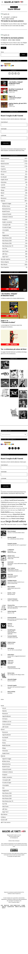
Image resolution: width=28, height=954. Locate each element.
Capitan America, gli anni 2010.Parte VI (14, 589)
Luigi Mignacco (10, 514)
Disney (2, 174)
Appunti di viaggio (6, 203)
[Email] (18, 73)
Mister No (17, 516)
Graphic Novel (4, 179)
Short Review (4, 264)
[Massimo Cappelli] (3, 539)
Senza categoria (5, 262)
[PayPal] (15, 73)
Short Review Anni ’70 (7, 801)
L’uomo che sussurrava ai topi (14, 668)
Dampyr (13, 504)
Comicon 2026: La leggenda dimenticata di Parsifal (16, 657)
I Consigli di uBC (6, 224)
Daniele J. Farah (11, 593)
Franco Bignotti (12, 506)
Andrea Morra (11, 654)
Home (2, 699)
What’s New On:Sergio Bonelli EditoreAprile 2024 (12, 632)
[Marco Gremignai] (5, 365)
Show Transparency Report (14, 896)
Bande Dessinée (5, 163)
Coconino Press (24, 502)
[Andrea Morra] (3, 656)
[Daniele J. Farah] (3, 595)
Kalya (21, 512)
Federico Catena (11, 642)
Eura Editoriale (4, 506)
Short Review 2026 (6, 243)
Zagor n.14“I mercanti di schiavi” (15, 97)
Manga (7, 18)
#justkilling (10, 693)
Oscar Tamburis (11, 568)
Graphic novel (21, 510)
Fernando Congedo (12, 685)
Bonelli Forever (6, 211)
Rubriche (3, 201)
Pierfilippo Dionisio (12, 580)
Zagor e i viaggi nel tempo (13, 600)
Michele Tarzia (11, 555)
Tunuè (18, 524)
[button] (25, 434)
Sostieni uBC (4, 819)
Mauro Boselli (10, 516)
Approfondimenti (5, 158)
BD (7, 502)
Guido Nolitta (5, 512)
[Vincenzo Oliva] (5, 392)
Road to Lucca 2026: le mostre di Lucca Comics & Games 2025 (16, 582)
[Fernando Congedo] (3, 687)
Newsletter (4, 900)
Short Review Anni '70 (7, 246)
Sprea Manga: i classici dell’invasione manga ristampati (17, 564)
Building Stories (11, 643)
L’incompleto (5, 785)
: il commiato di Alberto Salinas (16, 89)
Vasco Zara (10, 574)
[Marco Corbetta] (3, 588)
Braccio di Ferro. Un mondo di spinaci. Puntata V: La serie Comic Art (17, 619)
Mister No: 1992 (11, 612)
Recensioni (12, 18)
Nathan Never (8, 518)
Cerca (2, 52)
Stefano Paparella (12, 611)
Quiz (3, 232)
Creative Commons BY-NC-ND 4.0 (7, 845)
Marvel (2, 193)
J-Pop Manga (17, 512)
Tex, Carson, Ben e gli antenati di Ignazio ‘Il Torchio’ (16, 687)
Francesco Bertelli (12, 617)
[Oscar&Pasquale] (3, 632)
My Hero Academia (12, 680)
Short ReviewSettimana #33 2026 (12, 552)
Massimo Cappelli (12, 537)
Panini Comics (15, 518)
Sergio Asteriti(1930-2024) (10, 663)
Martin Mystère (21, 514)
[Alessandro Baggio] (3, 681)
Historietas (3, 182)
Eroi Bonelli (4, 177)
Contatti (3, 902)
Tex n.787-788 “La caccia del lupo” (15, 650)
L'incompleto (5, 230)
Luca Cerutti (7, 17)
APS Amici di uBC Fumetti (14, 836)
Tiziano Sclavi (10, 524)
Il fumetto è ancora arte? (13, 637)
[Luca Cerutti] (23, 374)
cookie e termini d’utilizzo (15, 899)
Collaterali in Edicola (7, 216)
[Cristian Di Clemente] (3, 601)
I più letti (3, 185)
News (2, 195)
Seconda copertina (5, 259)
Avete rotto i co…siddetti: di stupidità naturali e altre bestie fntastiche (17, 607)
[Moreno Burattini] (3, 669)
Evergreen (4, 219)
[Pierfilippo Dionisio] (23, 383)
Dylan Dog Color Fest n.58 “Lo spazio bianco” (17, 545)
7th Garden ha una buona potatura (12, 21)
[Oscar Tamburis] (5, 383)
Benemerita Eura (6, 209)
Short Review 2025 (6, 240)
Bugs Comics (17, 502)
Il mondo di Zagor (6, 227)
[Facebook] (9, 73)
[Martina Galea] (14, 412)
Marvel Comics (3, 516)
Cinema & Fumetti (6, 214)
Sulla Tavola (5, 251)
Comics (3, 166)
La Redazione (11, 549)
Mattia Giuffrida (11, 691)
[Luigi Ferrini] (23, 403)
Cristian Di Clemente (12, 599)
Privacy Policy (21, 150)
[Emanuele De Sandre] (23, 414)
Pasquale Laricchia (12, 543)
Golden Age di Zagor (14, 510)
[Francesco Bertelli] (3, 619)
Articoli (3, 18)
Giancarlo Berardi (19, 508)
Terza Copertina (5, 267)
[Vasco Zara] (14, 383)
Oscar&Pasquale (11, 630)
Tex (5, 524)
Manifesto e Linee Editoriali (20, 900)
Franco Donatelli (19, 506)
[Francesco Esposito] (3, 638)
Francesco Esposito (12, 636)
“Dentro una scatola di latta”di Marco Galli (13, 558)
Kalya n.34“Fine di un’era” (11, 626)
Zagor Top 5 (5, 256)
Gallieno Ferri (4, 508)
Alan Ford (2, 500)
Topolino (14, 524)
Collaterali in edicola (6, 504)
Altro (3, 47)
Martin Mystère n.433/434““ (15, 570)
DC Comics (3, 171)
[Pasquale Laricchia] (23, 365)
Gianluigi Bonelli (7, 510)
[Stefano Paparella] (3, 613)
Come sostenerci (6, 724)
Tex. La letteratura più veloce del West (13, 349)
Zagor (25, 524)
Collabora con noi (6, 721)
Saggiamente (5, 235)
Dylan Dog (22, 504)
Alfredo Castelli (9, 500)
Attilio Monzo (11, 648)
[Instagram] (12, 73)
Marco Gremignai (12, 531)
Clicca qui (3, 853)
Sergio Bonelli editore (16, 521)
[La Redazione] (5, 374)
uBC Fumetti (5, 727)
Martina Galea (11, 673)
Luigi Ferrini (10, 660)
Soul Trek (4, 248)
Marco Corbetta (11, 586)
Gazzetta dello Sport (12, 508)
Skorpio (2, 524)
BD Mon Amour (6, 206)
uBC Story (4, 254)
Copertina (3, 169)
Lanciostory (4, 514)
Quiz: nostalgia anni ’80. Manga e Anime (16, 674)
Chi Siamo (4, 719)
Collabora (3, 817)
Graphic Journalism (7, 222)
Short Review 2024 (6, 238)
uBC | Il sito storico (5, 822)
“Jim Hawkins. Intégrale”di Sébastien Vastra (16, 82)
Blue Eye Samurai (11, 594)
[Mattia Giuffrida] (3, 693)
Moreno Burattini (12, 667)
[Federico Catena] (23, 394)
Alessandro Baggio (12, 679)
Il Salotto (3, 187)
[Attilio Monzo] (3, 650)
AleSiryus (10, 623)
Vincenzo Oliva (11, 605)
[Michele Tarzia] (14, 374)
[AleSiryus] (14, 393)
